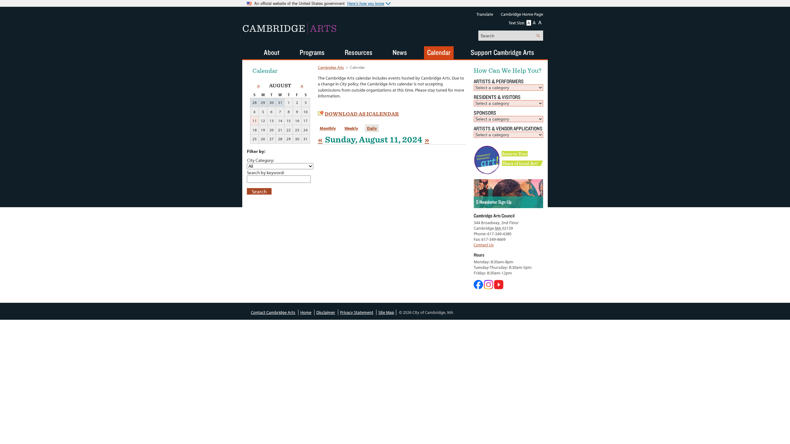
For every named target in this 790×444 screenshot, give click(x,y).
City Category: (260, 160)
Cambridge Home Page (522, 14)
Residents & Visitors (497, 97)
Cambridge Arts (331, 67)
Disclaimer (325, 312)
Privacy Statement (356, 312)
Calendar (439, 52)
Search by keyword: (265, 172)
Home (305, 312)
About (272, 52)
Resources (358, 52)
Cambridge (289, 28)
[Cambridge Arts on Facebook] (479, 287)
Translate (484, 14)
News (400, 52)
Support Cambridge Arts (502, 52)
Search (259, 191)
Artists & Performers (499, 81)
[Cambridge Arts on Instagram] (489, 287)
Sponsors (485, 112)
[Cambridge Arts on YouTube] (498, 287)
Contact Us (484, 245)
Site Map (386, 312)
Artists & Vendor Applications (508, 128)
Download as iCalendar (362, 114)
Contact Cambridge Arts (273, 312)
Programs (312, 52)
